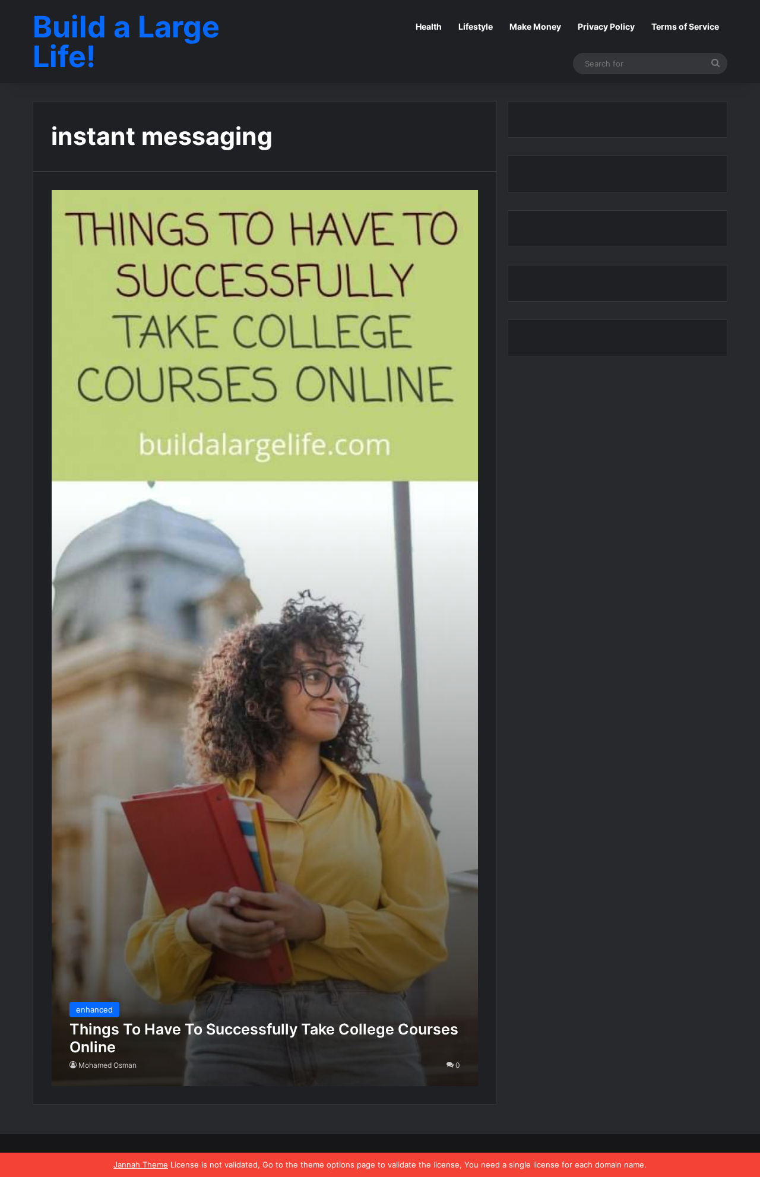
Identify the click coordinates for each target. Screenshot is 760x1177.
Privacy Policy (606, 26)
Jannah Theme (140, 1164)
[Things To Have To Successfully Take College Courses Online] (265, 638)
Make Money (535, 26)
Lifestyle (475, 26)
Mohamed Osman (107, 1065)
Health (429, 26)
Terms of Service (685, 26)
